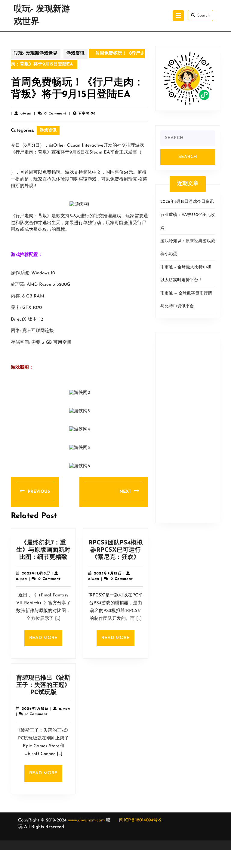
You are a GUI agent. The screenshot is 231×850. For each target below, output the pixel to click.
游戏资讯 (75, 53)
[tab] (178, 15)
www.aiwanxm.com (86, 820)
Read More (45, 641)
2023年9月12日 (108, 573)
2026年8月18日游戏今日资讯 (187, 202)
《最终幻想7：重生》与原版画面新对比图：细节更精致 (43, 550)
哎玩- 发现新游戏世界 (35, 53)
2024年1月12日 (35, 709)
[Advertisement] (187, 428)
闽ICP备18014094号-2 (140, 820)
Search (203, 15)
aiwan (26, 113)
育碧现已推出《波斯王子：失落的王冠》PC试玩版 (43, 685)
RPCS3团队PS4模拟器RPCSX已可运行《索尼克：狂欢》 (115, 550)
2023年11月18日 (36, 573)
